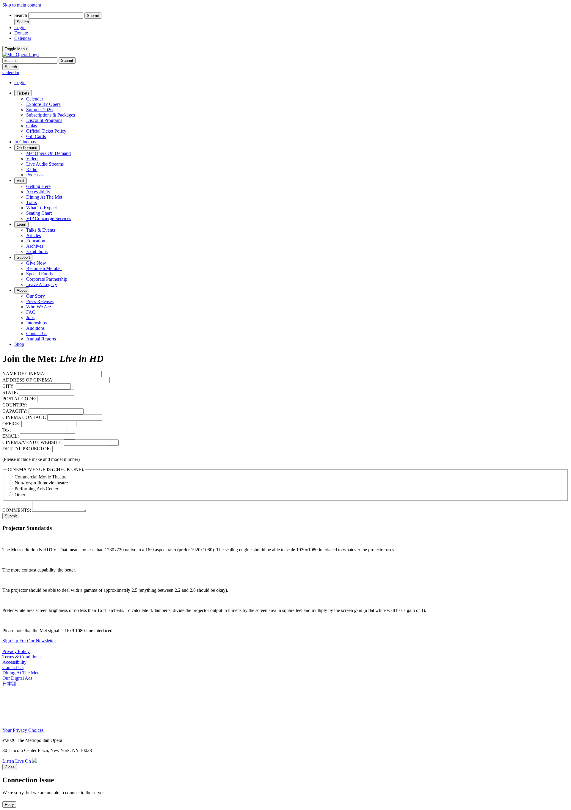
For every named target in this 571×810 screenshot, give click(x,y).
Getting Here (38, 186)
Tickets (23, 93)
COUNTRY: (14, 404)
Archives (34, 246)
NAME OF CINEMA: (24, 373)
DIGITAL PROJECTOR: (26, 448)
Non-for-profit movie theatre (41, 482)
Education (35, 240)
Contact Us (36, 333)
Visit (20, 180)
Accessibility (38, 191)
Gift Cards (36, 136)
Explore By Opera (43, 104)
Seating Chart (39, 213)
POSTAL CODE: (19, 398)
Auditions (35, 328)
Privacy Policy (16, 651)
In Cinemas (25, 141)
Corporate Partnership (46, 279)
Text (6, 429)
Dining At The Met (44, 197)
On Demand (27, 147)
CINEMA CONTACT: (24, 417)
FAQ (31, 312)
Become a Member (44, 268)
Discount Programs (44, 120)
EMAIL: (10, 436)
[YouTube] (5, 646)
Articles (33, 235)
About (22, 290)
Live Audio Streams (45, 164)
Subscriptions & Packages (50, 114)
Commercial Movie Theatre (40, 476)
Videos (32, 158)
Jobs (30, 317)
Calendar (34, 98)
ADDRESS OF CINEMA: (28, 379)
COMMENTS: (16, 510)
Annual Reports (41, 338)
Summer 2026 (39, 109)
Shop (19, 344)
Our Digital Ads (17, 678)
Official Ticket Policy (46, 131)
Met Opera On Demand (48, 153)
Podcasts (34, 174)
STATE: (10, 392)
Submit (11, 516)
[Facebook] (3, 646)
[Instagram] (4, 646)
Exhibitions (37, 251)
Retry (9, 804)
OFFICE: (11, 423)
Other (20, 494)
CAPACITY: (14, 411)
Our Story (35, 296)
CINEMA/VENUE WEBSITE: (32, 442)
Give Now (36, 263)
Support (23, 257)
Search (20, 15)
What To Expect (41, 207)
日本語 (9, 683)
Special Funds (39, 273)
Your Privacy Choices (23, 730)
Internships (36, 322)
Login (20, 82)
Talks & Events (40, 230)
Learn (21, 224)
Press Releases (40, 301)
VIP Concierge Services (48, 218)
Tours (31, 202)
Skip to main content (21, 4)
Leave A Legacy (41, 284)
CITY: (8, 386)
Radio (31, 169)
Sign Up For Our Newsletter (29, 640)
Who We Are (38, 306)
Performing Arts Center (36, 488)
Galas (31, 125)
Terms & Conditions (21, 656)
